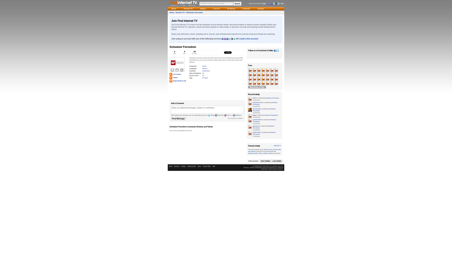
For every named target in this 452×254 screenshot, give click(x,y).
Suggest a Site (191, 166)
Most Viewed (265, 161)
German (204, 68)
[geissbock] (255, 83)
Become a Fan (257, 87)
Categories (193, 66)
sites (260, 153)
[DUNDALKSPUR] (272, 79)
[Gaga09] (272, 70)
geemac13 (256, 126)
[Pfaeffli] (268, 74)
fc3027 (255, 98)
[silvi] (259, 83)
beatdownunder (258, 102)
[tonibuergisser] (250, 70)
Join (282, 3)
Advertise (176, 166)
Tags (190, 78)
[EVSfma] (263, 70)
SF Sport (205, 78)
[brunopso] (263, 79)
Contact (183, 166)
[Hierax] (259, 79)
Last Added (277, 161)
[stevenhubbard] (259, 74)
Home (172, 12)
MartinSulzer (257, 132)
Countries (192, 71)
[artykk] (268, 79)
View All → (277, 146)
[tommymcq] (272, 74)
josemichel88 (257, 120)
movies (270, 153)
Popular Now (253, 161)
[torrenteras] (263, 83)
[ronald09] (250, 83)
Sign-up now (268, 149)
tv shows (265, 153)
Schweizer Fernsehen (194, 12)
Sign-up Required (195, 73)
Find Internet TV (183, 3)
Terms (199, 166)
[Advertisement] (177, 90)
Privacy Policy (207, 166)
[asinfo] (250, 79)
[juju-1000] (276, 83)
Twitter (270, 51)
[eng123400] (250, 74)
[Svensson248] (276, 70)
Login (264, 3)
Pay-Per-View (193, 75)
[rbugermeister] (255, 70)
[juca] (263, 74)
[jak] (259, 70)
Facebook (262, 51)
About (170, 166)
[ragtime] (276, 74)
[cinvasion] (276, 79)
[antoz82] (268, 70)
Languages (193, 68)
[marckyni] (268, 83)
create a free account (248, 39)
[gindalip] (272, 83)
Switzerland (206, 71)
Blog (214, 166)
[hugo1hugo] (255, 79)
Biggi (254, 115)
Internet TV (180, 12)
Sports (204, 66)
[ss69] (255, 74)
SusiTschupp (257, 109)
